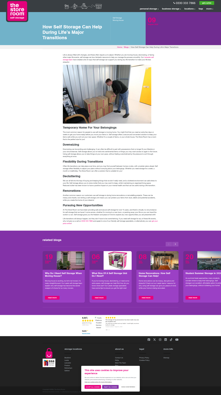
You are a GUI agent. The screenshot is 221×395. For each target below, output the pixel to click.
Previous (169, 244)
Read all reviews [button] (86, 333)
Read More (52, 298)
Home (119, 47)
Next (175, 244)
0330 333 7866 (185, 3)
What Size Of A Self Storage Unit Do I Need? (109, 274)
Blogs (126, 47)
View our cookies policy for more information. (98, 382)
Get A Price (206, 3)
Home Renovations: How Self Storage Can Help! (154, 274)
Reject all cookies (110, 387)
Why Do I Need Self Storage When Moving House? (63, 274)
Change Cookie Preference (128, 387)
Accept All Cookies (93, 387)
